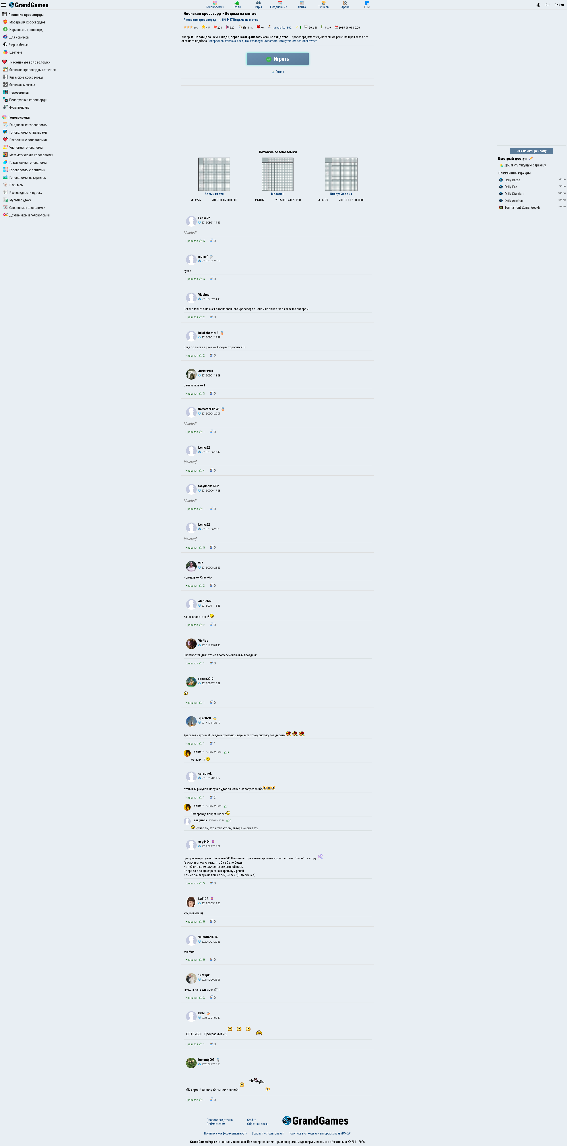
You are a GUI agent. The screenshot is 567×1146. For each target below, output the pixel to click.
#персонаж (216, 41)
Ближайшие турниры (514, 173)
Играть (281, 59)
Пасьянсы (16, 185)
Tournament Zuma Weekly (522, 207)
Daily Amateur (514, 201)
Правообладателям (220, 1120)
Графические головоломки (28, 162)
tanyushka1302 (282, 27)
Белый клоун (214, 194)
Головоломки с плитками (27, 170)
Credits (251, 1120)
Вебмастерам (216, 1124)
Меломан (277, 194)
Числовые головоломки (26, 147)
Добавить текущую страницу (525, 165)
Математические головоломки (31, 155)
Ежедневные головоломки (28, 125)
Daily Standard (514, 194)
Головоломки (19, 117)
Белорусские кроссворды (28, 100)
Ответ (279, 72)
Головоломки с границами (28, 132)
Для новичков (19, 37)
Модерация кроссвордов (27, 22)
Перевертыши (19, 92)
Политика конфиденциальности (225, 1133)
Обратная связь (257, 1124)
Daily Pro (511, 187)
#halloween (309, 41)
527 (232, 27)
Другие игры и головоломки (29, 215)
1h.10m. (248, 27)
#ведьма (243, 41)
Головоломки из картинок (27, 178)
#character (271, 41)
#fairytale (285, 41)
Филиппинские (19, 107)
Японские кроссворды (26, 15)
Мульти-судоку (20, 200)
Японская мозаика (22, 85)
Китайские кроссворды (26, 77)
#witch (296, 41)
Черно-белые (19, 45)
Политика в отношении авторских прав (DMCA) (320, 1133)
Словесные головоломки (27, 208)
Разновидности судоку (25, 193)
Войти (559, 5)
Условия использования (268, 1133)
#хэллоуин (256, 41)
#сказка (230, 41)
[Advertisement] (277, 119)
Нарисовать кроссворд (26, 30)
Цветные (15, 52)
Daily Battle (512, 180)
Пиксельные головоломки (29, 62)
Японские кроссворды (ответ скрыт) (35, 70)
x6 (262, 27)
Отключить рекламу (532, 151)
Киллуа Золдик (341, 194)
